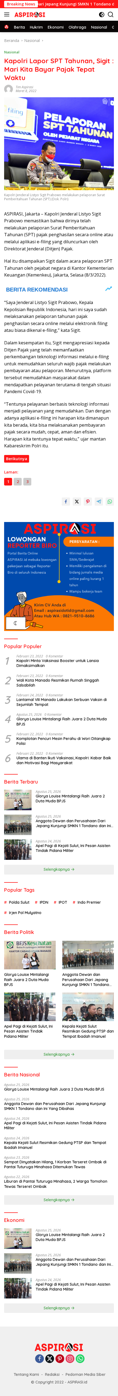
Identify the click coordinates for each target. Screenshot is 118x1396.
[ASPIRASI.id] (29, 14)
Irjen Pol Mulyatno (25, 912)
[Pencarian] (111, 14)
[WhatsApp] (80, 1359)
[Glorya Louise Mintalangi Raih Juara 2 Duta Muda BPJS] (18, 800)
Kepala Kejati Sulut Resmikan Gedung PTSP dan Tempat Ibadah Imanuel (88, 1031)
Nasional (11, 52)
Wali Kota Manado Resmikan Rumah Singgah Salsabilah (57, 683)
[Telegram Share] (99, 501)
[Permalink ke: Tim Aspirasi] (8, 88)
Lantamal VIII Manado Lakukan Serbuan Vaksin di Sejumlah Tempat (61, 702)
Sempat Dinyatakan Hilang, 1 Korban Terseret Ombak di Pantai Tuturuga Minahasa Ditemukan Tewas (55, 1164)
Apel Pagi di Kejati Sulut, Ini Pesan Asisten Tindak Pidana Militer (73, 848)
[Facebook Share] (66, 501)
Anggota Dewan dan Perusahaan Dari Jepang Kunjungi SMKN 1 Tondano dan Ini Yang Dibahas (73, 823)
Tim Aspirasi (24, 87)
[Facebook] (39, 1359)
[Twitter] (49, 1359)
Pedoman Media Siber (86, 1374)
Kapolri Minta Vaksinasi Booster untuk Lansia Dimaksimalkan (57, 663)
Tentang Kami (26, 1374)
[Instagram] (70, 1359)
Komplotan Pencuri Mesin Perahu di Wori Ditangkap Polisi (63, 741)
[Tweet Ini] (77, 501)
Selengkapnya (57, 869)
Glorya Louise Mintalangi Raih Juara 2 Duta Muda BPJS (61, 721)
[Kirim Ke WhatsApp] (110, 501)
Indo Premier (89, 902)
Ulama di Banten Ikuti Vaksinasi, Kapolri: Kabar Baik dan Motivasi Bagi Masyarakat (63, 760)
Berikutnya (16, 458)
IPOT (63, 902)
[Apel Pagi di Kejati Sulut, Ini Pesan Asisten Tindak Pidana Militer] (18, 849)
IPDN (44, 902)
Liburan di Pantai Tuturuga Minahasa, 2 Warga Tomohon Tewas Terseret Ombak (55, 1184)
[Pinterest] (59, 1359)
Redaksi (52, 1374)
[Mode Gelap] (102, 14)
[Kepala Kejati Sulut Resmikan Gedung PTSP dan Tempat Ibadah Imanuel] (88, 1007)
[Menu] (8, 14)
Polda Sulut (19, 902)
